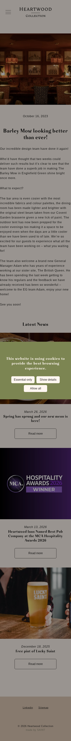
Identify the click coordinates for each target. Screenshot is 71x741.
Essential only (23, 379)
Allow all (35, 388)
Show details (48, 379)
